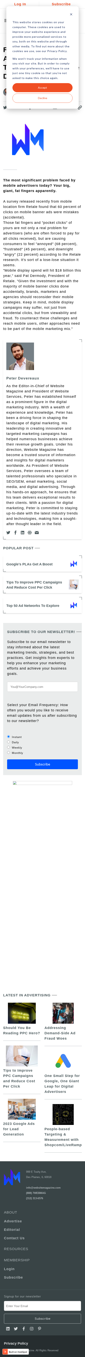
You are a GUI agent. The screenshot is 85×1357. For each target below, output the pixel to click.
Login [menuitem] (9, 1269)
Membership (17, 1260)
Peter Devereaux (22, 378)
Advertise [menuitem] (13, 1221)
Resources (16, 1249)
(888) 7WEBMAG (36, 1193)
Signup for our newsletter (22, 1296)
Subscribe (61, 4)
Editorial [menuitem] (12, 1230)
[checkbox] (42, 744)
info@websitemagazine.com (43, 1187)
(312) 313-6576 (34, 1198)
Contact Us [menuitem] (14, 1238)
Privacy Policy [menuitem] (16, 1343)
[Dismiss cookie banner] (71, 14)
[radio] (42, 737)
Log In (20, 4)
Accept (42, 87)
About (10, 1212)
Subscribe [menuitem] (13, 1277)
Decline (42, 98)
